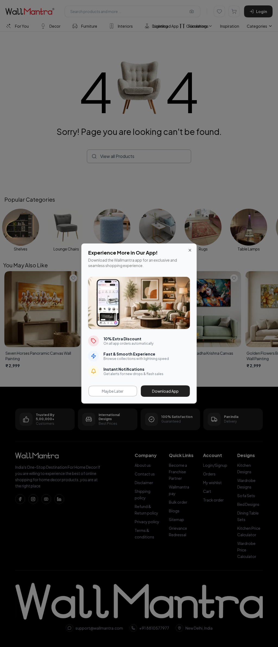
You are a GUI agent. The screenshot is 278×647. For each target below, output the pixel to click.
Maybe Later (113, 391)
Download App (165, 391)
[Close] (190, 250)
